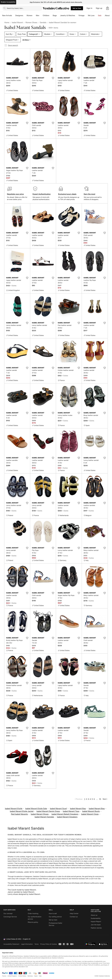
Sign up (99, 8)
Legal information (27, 944)
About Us (108, 15)
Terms (36, 944)
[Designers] (25, 15)
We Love (91, 15)
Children (46, 15)
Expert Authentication (42, 194)
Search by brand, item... (15, 8)
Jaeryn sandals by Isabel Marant (21, 892)
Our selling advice (55, 917)
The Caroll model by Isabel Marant (22, 889)
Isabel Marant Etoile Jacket (21, 811)
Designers (19, 15)
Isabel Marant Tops (71, 811)
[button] (107, 8)
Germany (30, 976)
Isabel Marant (17, 22)
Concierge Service (10, 917)
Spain (36, 976)
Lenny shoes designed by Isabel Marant (24, 894)
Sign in (89, 8)
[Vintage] (86, 15)
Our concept (8, 913)
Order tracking (33, 913)
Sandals (43, 22)
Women (29, 15)
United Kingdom (12, 976)
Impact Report (96, 921)
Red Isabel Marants (19, 814)
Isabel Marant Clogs (90, 814)
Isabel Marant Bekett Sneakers (65, 814)
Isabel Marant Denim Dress (48, 811)
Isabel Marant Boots (91, 811)
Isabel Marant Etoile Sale (36, 808)
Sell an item (77, 8)
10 (100, 799)
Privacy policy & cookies (48, 944)
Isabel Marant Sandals (44, 817)
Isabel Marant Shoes (40, 814)
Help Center (74, 913)
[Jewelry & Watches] (77, 15)
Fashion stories (96, 928)
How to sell (53, 913)
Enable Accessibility (8, 2)
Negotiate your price (15, 194)
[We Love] (96, 15)
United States (22, 976)
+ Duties (13, 285)
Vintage (81, 15)
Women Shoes (31, 22)
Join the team (96, 925)
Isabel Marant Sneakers (67, 817)
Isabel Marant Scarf (58, 808)
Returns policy (33, 922)
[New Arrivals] (13, 15)
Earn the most (89, 194)
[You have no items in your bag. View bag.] (107, 8)
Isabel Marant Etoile (13, 808)
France (4, 976)
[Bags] (58, 15)
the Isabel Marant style (63, 857)
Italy (40, 976)
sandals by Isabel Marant (39, 879)
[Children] (51, 15)
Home (6, 22)
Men (37, 15)
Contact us (74, 917)
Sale (99, 15)
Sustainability (96, 918)
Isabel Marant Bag (78, 808)
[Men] (41, 15)
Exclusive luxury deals (67, 194)
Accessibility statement (11, 944)
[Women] (34, 15)
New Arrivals (7, 15)
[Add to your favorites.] (27, 78)
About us (94, 915)
